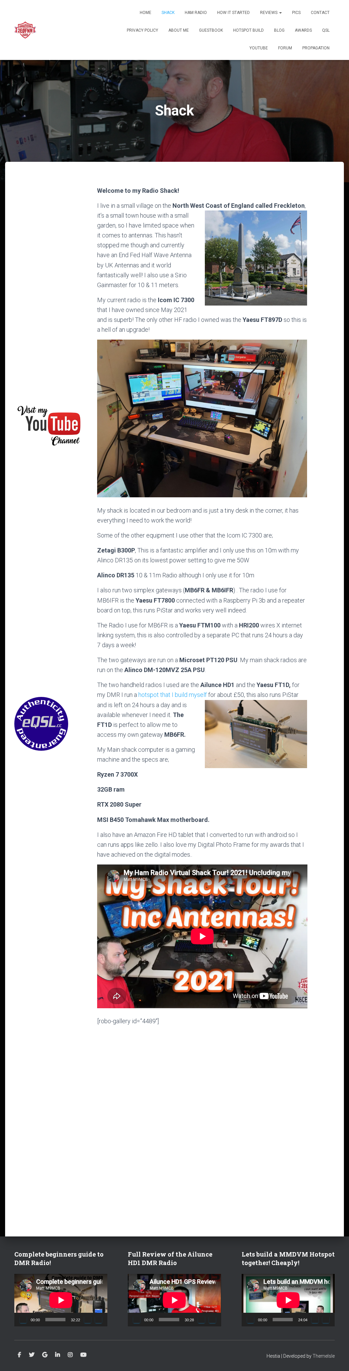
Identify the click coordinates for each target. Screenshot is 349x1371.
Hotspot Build (248, 30)
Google (45, 1355)
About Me (178, 30)
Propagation (316, 48)
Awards (303, 30)
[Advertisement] (50, 288)
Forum (285, 48)
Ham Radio (196, 12)
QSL (326, 30)
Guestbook (211, 30)
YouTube (258, 48)
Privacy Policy (142, 30)
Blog (279, 30)
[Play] (23, 1319)
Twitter (32, 1355)
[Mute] (87, 1319)
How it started (233, 12)
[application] (60, 1300)
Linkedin (57, 1355)
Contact (320, 12)
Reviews (269, 12)
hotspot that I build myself (172, 694)
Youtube (83, 1355)
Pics (296, 12)
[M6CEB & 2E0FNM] (25, 29)
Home (145, 12)
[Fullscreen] (98, 1319)
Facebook (19, 1355)
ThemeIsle (324, 1356)
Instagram (70, 1355)
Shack (168, 12)
